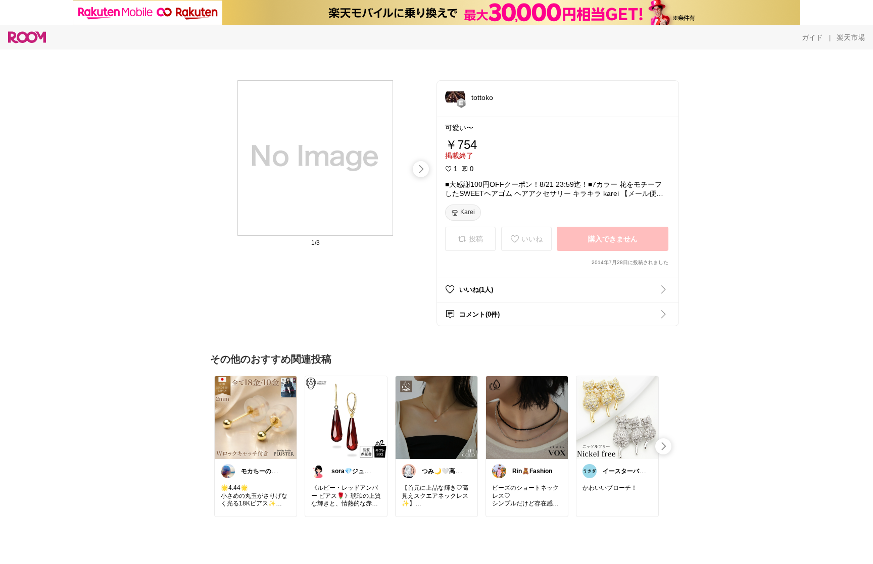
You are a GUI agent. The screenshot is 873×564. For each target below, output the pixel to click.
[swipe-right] (421, 169)
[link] (256, 417)
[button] (455, 97)
